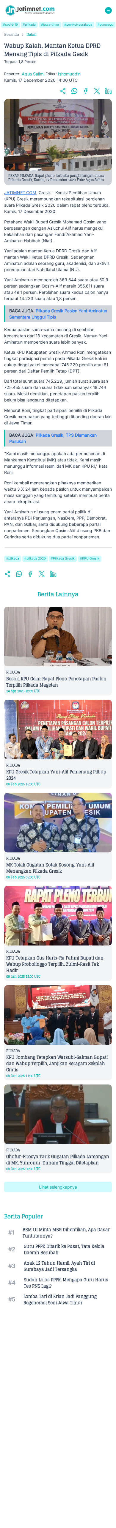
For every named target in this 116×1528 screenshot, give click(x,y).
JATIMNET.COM (20, 192)
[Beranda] (30, 10)
